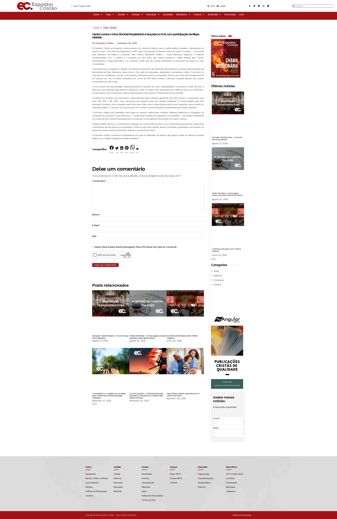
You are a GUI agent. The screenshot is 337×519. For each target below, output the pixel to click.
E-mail (96, 225)
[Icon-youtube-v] (259, 6)
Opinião (121, 14)
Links (241, 14)
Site (94, 236)
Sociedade (168, 14)
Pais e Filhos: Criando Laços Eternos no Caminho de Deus (183, 394)
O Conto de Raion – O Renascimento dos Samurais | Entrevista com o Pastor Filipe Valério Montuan (146, 395)
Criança (197, 14)
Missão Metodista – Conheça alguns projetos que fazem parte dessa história (148, 337)
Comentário (99, 181)
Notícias (136, 14)
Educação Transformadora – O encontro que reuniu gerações (110, 337)
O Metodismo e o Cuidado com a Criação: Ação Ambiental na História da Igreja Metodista (109, 395)
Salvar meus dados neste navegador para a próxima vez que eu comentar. (136, 247)
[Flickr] (268, 6)
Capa (108, 14)
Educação (151, 14)
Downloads (230, 14)
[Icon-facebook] (250, 6)
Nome (96, 214)
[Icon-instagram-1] (263, 6)
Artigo (105, 28)
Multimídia (213, 14)
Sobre (96, 14)
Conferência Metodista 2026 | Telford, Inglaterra (182, 337)
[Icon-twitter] (254, 6)
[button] (112, 150)
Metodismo (181, 14)
